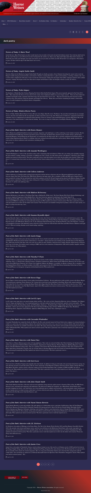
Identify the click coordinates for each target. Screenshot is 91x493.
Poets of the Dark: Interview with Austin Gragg (23, 236)
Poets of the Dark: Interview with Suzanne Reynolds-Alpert (27, 215)
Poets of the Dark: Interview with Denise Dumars (24, 130)
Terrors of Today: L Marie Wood (18, 52)
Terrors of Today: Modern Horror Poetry (21, 111)
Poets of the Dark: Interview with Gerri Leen (22, 361)
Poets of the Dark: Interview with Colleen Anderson (25, 171)
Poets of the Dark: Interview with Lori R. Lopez (23, 298)
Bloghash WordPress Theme (45, 490)
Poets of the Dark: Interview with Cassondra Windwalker (27, 319)
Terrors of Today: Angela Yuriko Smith (20, 71)
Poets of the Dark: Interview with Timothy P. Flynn (25, 257)
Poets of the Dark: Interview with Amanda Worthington (26, 151)
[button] (52, 464)
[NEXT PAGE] (52, 464)
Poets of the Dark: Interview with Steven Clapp (23, 277)
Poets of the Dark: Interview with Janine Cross (23, 444)
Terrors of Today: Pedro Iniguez (17, 90)
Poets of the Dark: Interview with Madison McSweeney (26, 192)
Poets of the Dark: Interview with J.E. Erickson (23, 423)
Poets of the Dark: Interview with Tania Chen (22, 340)
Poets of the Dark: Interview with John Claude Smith (25, 382)
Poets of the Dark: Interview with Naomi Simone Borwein (27, 402)
